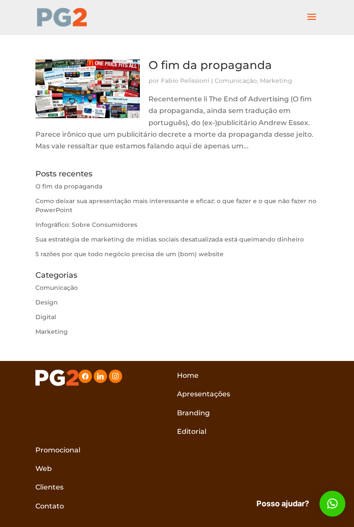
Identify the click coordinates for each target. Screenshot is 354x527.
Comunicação (236, 81)
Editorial (191, 431)
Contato (49, 506)
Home (188, 375)
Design (46, 302)
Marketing (276, 81)
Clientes (49, 487)
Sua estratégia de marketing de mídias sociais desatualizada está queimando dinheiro (169, 239)
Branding (193, 413)
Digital (45, 317)
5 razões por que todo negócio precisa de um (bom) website (129, 254)
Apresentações (203, 394)
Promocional (57, 450)
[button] (332, 504)
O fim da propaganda (210, 65)
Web (43, 468)
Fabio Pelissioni (185, 81)
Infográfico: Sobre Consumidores (86, 224)
